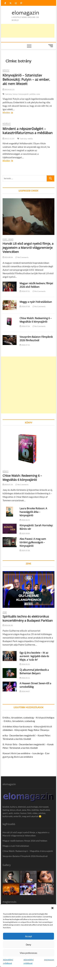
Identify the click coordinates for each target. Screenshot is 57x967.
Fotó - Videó (8, 239)
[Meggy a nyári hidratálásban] (10, 305)
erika (5, 735)
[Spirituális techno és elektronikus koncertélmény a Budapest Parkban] (29, 589)
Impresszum (49, 960)
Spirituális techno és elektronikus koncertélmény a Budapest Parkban (28, 618)
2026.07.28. (25, 306)
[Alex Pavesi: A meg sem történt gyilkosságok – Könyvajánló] (10, 542)
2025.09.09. (25, 533)
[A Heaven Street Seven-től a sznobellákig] (10, 687)
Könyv (6, 70)
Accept (28, 936)
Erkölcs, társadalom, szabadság (19, 721)
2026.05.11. (25, 678)
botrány (8, 94)
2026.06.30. (8, 625)
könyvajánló (24, 94)
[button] (52, 908)
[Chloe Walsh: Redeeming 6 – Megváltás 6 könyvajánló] (10, 321)
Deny (28, 944)
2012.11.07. (9, 138)
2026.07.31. (25, 291)
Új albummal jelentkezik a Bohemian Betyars (34, 671)
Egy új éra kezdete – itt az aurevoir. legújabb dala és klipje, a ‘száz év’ (34, 656)
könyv (15, 94)
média (30, 138)
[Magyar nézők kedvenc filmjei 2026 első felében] (10, 287)
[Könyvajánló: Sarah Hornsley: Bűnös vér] (10, 529)
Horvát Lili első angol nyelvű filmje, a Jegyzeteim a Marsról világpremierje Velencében (28, 247)
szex (38, 94)
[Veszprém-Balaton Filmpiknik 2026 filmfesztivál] (10, 340)
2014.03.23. (9, 89)
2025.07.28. (25, 550)
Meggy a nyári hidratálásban (36, 301)
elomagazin (25, 13)
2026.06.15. (25, 520)
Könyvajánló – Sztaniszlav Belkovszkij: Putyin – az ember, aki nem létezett (26, 79)
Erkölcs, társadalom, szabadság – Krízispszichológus (28, 717)
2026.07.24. (25, 326)
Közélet (7, 123)
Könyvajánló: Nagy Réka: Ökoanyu (31, 730)
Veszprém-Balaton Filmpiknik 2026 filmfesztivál (36, 338)
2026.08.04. (8, 257)
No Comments (22, 257)
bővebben (11, 112)
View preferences (28, 953)
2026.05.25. (25, 664)
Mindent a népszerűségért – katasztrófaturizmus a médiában (28, 130)
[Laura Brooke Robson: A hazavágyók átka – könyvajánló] (10, 512)
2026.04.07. (25, 691)
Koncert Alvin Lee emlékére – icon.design (23, 753)
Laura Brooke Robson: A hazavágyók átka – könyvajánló (33, 512)
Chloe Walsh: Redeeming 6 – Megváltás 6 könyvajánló (36, 319)
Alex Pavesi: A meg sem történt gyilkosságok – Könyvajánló (33, 542)
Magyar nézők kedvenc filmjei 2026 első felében (36, 285)
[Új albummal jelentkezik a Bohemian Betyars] (10, 673)
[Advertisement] (28, 384)
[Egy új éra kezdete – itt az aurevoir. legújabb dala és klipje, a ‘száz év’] (10, 656)
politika (32, 94)
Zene (5, 612)
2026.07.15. (25, 345)
